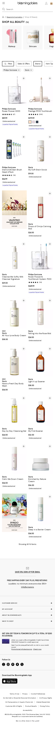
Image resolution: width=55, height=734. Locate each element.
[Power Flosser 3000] (14, 90)
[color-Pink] (33, 122)
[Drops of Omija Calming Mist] (40, 205)
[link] (14, 116)
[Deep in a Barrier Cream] (40, 509)
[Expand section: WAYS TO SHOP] (27, 621)
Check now (37, 649)
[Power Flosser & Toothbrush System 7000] (40, 256)
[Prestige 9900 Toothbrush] (40, 90)
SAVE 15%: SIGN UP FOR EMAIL (27, 572)
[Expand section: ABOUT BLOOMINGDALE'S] (27, 615)
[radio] (30, 122)
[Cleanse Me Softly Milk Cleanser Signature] (14, 256)
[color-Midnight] (37, 122)
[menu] (3, 3)
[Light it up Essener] (40, 361)
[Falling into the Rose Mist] (40, 312)
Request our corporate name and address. (27, 716)
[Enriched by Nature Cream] (40, 458)
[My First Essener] (40, 410)
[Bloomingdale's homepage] (3, 17)
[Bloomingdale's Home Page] (27, 3)
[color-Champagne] (30, 122)
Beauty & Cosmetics (14, 17)
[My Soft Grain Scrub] (40, 149)
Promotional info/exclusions (21, 649)
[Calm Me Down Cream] (14, 458)
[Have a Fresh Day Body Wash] (14, 361)
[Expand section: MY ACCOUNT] (27, 609)
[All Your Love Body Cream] (14, 312)
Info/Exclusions (27, 587)
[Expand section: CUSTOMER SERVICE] (27, 603)
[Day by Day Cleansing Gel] (14, 410)
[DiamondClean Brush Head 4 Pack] (14, 149)
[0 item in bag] (51, 3)
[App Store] (9, 681)
